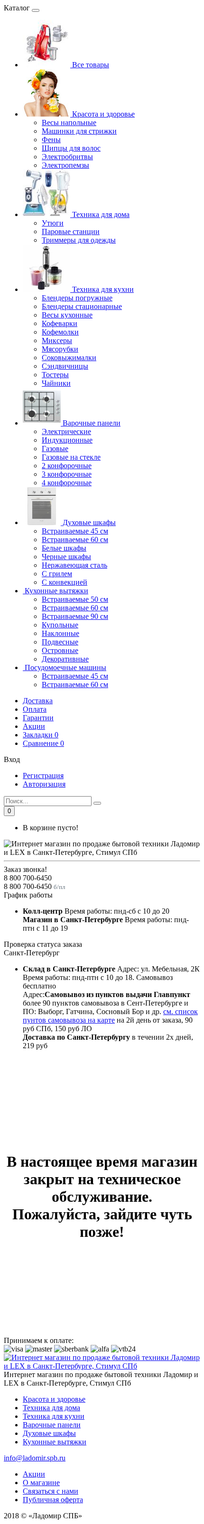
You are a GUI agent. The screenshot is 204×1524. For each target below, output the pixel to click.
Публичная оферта (53, 1500)
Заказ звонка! (25, 869)
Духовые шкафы (88, 522)
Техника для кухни (102, 289)
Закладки (40, 735)
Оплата (34, 709)
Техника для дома (100, 214)
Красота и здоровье (102, 114)
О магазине (41, 1483)
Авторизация (44, 784)
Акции (34, 726)
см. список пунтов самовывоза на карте (110, 1015)
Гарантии (38, 718)
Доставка (38, 701)
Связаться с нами (50, 1491)
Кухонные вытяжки (55, 591)
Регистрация (43, 775)
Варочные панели (91, 423)
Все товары (89, 65)
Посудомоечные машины (64, 667)
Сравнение (43, 743)
